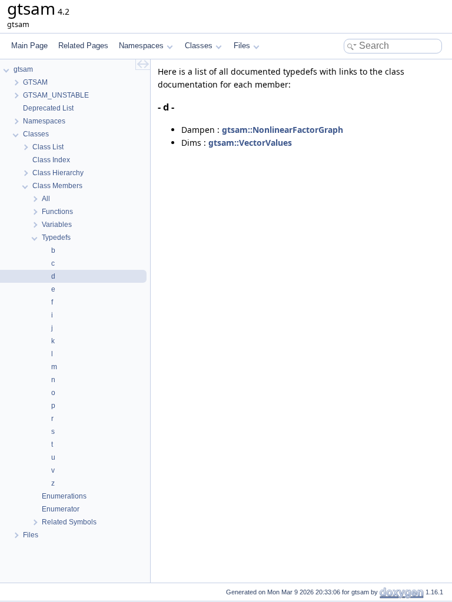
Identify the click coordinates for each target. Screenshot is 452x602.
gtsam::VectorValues (250, 142)
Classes (198, 45)
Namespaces (141, 45)
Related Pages (83, 45)
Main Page (29, 45)
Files (242, 45)
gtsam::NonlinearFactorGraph (282, 129)
